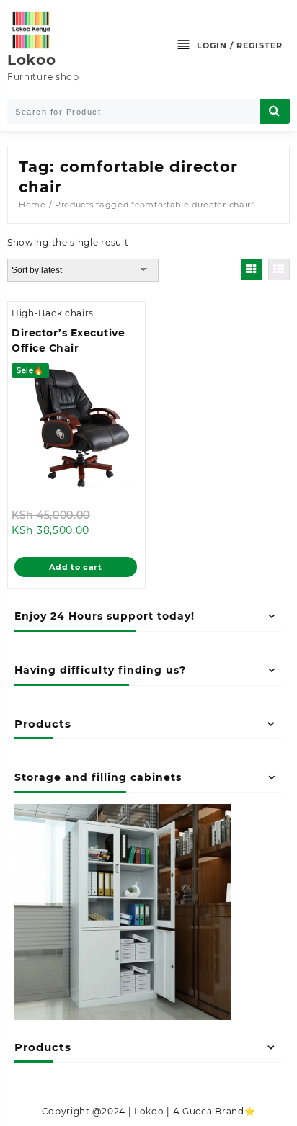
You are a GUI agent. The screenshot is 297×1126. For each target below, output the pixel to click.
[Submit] (275, 111)
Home (32, 205)
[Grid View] (251, 269)
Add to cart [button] (75, 567)
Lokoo (31, 59)
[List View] (279, 269)
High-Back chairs (53, 313)
